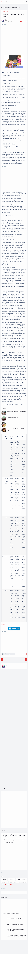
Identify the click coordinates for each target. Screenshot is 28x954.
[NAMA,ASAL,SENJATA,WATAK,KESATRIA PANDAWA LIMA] (4, 932)
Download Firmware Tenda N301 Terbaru (10, 913)
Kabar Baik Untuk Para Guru (12, 417)
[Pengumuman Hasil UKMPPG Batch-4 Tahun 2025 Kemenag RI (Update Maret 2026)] (4, 938)
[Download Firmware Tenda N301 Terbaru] (14, 912)
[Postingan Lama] (2, 659)
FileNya (4, 1)
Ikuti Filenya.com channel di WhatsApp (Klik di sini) (10, 7)
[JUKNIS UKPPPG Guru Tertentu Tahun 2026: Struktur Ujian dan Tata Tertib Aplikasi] (4, 920)
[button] (23, 21)
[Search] (24, 2)
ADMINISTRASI (13, 882)
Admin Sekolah (4, 882)
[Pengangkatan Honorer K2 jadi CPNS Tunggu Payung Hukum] (5, 808)
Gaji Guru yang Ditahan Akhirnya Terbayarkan (15, 422)
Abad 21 (4, 879)
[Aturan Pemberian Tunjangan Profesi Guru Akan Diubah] (5, 802)
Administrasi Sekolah (22, 882)
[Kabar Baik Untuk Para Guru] (3, 420)
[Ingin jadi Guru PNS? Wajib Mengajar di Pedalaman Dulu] (3, 432)
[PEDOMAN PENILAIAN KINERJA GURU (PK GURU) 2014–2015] (5, 821)
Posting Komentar (10, 654)
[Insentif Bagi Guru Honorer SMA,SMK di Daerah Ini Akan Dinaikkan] (3, 414)
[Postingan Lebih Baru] (26, 659)
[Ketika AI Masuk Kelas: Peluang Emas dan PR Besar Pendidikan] (5, 828)
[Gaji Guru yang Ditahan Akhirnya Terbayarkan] (3, 426)
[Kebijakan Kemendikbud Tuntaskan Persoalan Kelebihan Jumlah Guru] (5, 815)
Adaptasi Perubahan (21, 879)
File (6, 665)
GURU (3, 624)
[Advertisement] (14, 39)
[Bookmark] (2, 654)
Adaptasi (11, 879)
